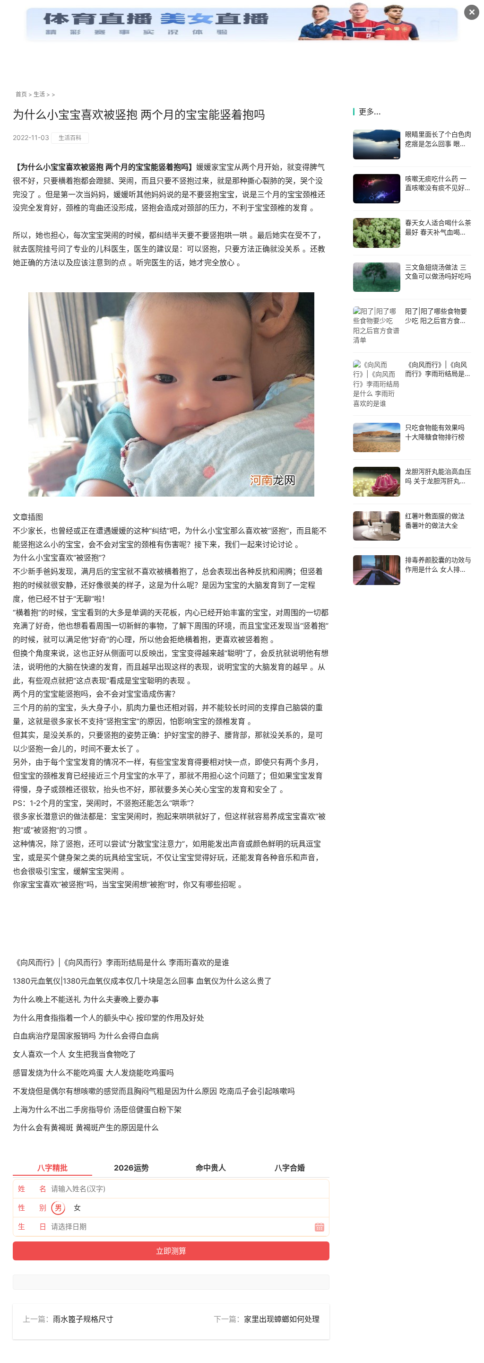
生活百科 (70, 137)
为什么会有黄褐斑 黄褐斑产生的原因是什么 (86, 1127)
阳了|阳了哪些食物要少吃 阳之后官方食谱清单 (436, 320)
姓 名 (32, 1188)
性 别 (32, 1207)
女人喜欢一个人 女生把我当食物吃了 (74, 1054)
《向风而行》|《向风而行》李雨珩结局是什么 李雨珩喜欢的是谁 (121, 962)
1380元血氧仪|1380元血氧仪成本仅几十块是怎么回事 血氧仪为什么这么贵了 (142, 981)
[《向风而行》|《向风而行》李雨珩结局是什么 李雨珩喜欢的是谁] (376, 384)
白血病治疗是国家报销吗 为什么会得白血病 (86, 1035)
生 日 (32, 1226)
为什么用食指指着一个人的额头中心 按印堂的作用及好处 (108, 1017)
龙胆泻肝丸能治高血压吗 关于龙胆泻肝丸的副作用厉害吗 (438, 480)
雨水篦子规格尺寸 (83, 1319)
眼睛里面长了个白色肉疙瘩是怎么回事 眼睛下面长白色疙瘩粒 (438, 143)
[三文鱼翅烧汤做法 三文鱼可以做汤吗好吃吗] (376, 277)
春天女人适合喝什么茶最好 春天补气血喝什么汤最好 (438, 231)
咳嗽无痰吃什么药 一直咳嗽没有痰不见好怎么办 (438, 188)
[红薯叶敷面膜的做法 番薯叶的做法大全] (376, 526)
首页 (21, 94)
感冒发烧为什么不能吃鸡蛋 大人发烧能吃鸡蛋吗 (93, 1072)
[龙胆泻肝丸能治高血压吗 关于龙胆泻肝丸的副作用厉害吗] (376, 482)
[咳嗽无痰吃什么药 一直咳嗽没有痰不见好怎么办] (376, 189)
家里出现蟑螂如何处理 (282, 1319)
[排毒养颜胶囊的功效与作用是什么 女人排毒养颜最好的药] (376, 570)
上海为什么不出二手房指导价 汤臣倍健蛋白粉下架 (97, 1109)
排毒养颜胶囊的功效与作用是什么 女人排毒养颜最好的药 (438, 569)
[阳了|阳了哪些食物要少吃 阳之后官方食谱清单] (376, 325)
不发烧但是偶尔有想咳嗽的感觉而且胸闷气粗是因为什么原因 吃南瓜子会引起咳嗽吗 (154, 1091)
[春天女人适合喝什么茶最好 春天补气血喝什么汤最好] (376, 233)
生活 (39, 94)
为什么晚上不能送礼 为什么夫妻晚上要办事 (86, 999)
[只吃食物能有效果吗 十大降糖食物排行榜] (376, 438)
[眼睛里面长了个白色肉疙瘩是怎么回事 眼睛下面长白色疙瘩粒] (376, 144)
